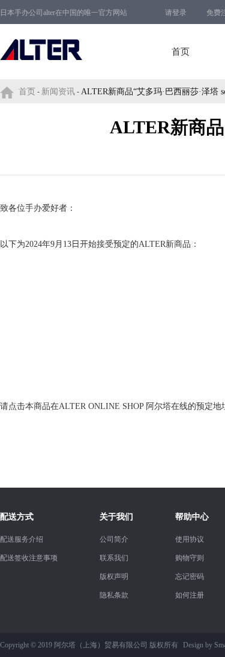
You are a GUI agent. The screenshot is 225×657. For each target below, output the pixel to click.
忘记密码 (189, 576)
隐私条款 (114, 595)
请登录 (176, 12)
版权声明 (114, 576)
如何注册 (189, 595)
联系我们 (114, 558)
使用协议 (189, 539)
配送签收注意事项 (29, 558)
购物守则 (189, 558)
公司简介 (114, 539)
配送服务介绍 (21, 539)
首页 (181, 51)
